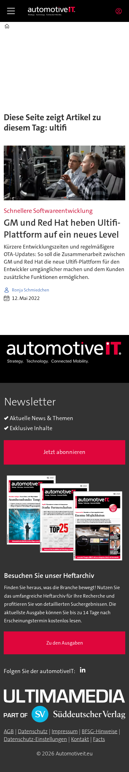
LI (84, 670)
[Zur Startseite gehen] (52, 11)
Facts (99, 739)
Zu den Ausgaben (64, 643)
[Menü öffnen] (11, 11)
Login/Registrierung (120, 11)
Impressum (65, 731)
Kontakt (80, 739)
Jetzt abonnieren (64, 452)
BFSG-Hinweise (99, 731)
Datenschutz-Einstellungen (35, 739)
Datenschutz (33, 731)
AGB (9, 731)
